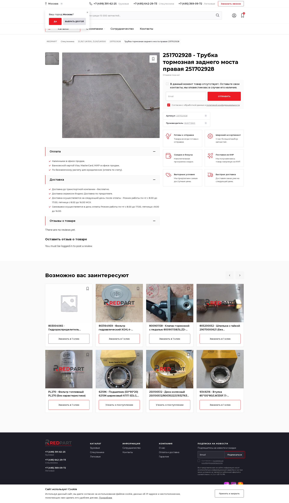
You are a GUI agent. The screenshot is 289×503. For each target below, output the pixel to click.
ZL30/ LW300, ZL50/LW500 (92, 41)
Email (171, 96)
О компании (94, 28)
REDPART (52, 41)
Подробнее (105, 497)
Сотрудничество (122, 28)
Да (55, 21)
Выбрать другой (74, 21)
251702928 (115, 41)
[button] (230, 275)
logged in (67, 246)
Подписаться (234, 454)
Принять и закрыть (229, 493)
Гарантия (164, 456)
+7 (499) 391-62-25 (105, 3)
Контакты (146, 28)
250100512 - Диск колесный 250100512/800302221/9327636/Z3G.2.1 (169, 395)
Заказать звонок (231, 3)
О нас (162, 448)
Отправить (224, 96)
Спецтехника (67, 41)
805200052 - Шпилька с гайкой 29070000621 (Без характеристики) (220, 329)
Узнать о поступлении (119, 404)
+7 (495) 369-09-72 (190, 3)
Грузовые (95, 448)
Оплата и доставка (169, 452)
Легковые (95, 456)
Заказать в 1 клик (68, 338)
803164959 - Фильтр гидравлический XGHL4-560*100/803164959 (115, 329)
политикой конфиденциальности (223, 105)
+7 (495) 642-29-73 (145, 3)
